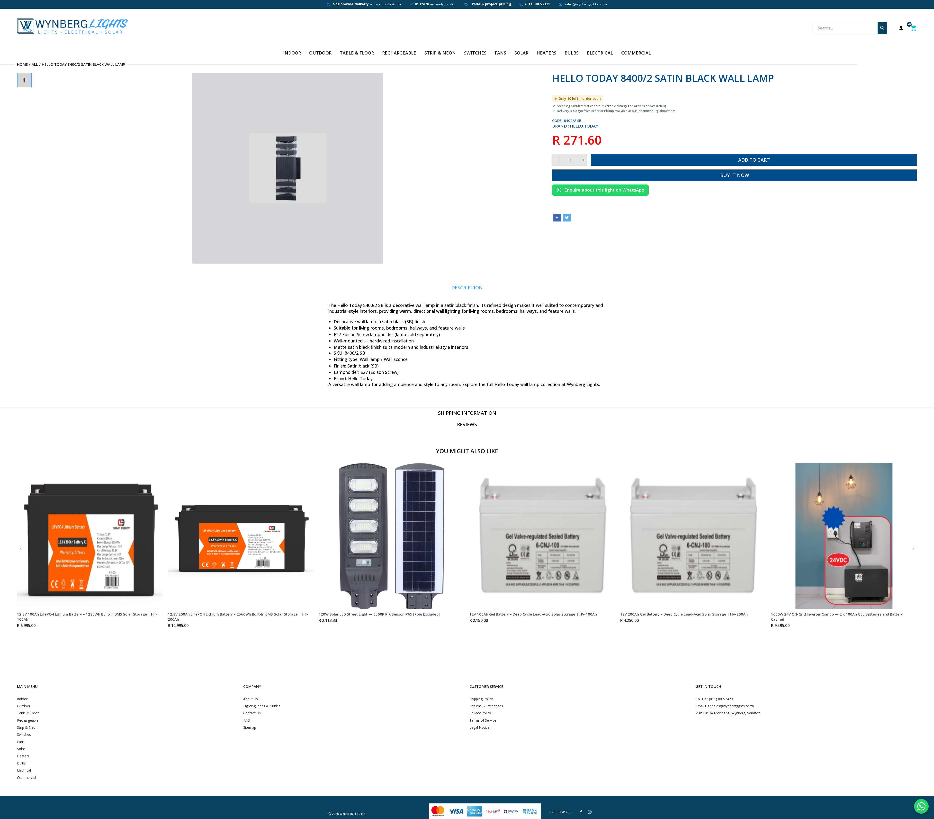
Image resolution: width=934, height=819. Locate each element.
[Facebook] (557, 217)
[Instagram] (589, 812)
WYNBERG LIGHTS (353, 813)
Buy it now (734, 175)
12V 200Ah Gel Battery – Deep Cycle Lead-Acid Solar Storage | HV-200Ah (684, 614)
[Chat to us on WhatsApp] (921, 806)
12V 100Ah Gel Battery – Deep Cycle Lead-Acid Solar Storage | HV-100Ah (533, 614)
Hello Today (584, 126)
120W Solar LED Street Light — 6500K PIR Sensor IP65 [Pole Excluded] (379, 614)
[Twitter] (567, 217)
